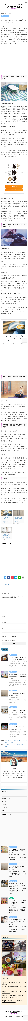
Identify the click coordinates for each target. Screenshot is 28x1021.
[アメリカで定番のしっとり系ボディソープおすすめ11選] (8, 970)
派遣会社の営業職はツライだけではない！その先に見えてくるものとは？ (18, 921)
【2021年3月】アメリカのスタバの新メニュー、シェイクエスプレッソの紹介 (18, 902)
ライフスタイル (5, 584)
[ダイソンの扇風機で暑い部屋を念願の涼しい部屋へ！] (18, 513)
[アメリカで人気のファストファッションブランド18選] (8, 946)
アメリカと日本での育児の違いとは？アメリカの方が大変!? (17, 850)
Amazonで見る (14, 186)
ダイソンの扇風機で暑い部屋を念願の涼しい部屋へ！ (18, 519)
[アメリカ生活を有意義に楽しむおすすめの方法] (6, 530)
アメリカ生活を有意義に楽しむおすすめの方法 (6, 536)
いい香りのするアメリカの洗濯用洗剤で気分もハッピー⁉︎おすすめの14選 (17, 676)
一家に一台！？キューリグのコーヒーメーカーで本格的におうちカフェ (7, 520)
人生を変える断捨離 (10, 182)
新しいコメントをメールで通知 (9, 636)
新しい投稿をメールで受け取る (9, 640)
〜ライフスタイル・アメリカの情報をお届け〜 (14, 1016)
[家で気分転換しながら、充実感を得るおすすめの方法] (15, 577)
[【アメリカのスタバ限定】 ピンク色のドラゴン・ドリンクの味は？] (20, 970)
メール (4, 622)
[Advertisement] (14, 59)
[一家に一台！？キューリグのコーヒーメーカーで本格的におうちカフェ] (6, 513)
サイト (3, 628)
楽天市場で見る (14, 189)
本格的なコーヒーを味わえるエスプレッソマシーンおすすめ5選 (18, 884)
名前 (3, 616)
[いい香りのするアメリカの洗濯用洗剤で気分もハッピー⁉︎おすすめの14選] (20, 958)
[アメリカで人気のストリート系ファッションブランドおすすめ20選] (20, 946)
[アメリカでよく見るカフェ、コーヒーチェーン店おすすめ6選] (8, 958)
